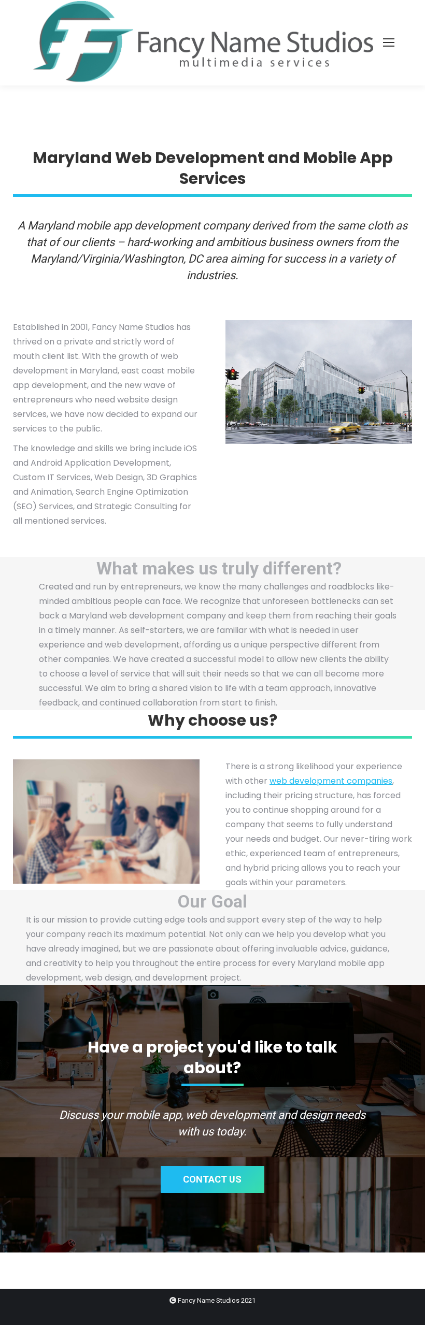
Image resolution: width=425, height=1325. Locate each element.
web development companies (331, 781)
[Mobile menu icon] (388, 42)
